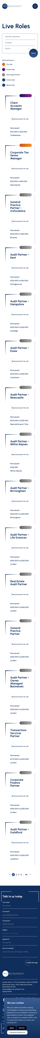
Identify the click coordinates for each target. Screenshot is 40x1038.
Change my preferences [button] (17, 1032)
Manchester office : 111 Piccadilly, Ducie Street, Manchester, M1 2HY (17, 986)
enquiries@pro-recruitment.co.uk (13, 989)
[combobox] (18, 48)
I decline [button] (22, 1028)
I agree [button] (11, 1028)
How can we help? (8, 948)
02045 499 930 (7, 991)
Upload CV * (6, 939)
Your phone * (6, 921)
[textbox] (18, 48)
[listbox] (19, 934)
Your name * (6, 902)
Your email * (6, 911)
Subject (4, 930)
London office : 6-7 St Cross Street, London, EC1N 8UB (19, 982)
